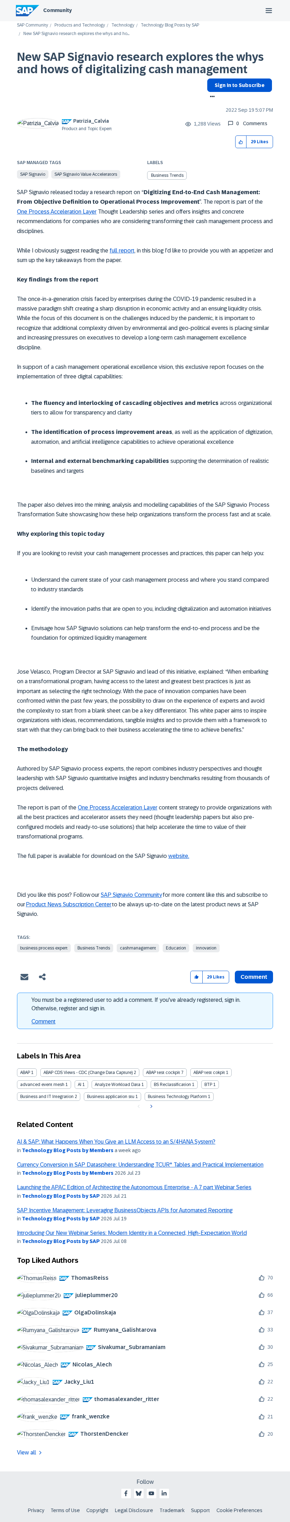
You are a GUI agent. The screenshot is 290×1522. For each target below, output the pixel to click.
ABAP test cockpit (163, 1072)
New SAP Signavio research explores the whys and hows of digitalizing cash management (140, 63)
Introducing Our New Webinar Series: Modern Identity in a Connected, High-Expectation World (132, 1233)
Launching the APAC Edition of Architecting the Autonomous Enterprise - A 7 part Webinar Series (134, 1187)
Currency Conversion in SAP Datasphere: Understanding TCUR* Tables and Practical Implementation (140, 1165)
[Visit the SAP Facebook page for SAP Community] (126, 1493)
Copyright (97, 1510)
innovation (206, 948)
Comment (43, 1021)
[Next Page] (150, 1106)
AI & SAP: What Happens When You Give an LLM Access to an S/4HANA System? (116, 1142)
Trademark (172, 1510)
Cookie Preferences (239, 1510)
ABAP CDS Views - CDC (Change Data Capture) (88, 1072)
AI (79, 1084)
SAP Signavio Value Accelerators (85, 174)
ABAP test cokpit (209, 1072)
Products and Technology (79, 25)
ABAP (25, 1072)
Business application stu (110, 1096)
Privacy (36, 1510)
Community (57, 10)
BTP (208, 1084)
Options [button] (211, 97)
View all (26, 1453)
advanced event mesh (42, 1084)
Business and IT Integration (47, 1096)
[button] (241, 142)
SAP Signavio (32, 174)
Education (176, 948)
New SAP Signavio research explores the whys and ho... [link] (76, 33)
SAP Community (32, 25)
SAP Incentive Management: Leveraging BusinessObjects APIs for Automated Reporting (124, 1210)
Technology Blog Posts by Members (68, 1150)
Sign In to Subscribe (240, 85)
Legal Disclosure (134, 1510)
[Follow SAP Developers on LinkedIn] (164, 1493)
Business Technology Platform (177, 1096)
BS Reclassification (172, 1084)
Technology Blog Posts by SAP (170, 25)
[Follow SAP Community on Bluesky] (138, 1493)
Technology (122, 25)
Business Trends (167, 175)
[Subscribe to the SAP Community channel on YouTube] (151, 1493)
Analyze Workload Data (117, 1084)
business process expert (44, 948)
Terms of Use (65, 1510)
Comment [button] (253, 977)
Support (200, 1510)
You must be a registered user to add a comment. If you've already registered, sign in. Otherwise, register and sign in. (135, 1004)
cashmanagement (138, 948)
